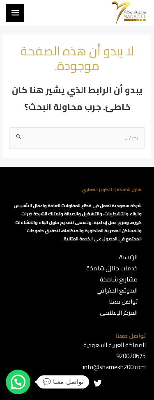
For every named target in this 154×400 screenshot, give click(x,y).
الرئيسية (128, 257)
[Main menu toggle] (15, 13)
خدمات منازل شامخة (112, 268)
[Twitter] (98, 383)
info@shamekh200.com (114, 367)
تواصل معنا (123, 301)
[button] (18, 382)
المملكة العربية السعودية (114, 344)
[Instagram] (77, 383)
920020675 (131, 355)
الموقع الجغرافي (117, 290)
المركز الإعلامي (119, 312)
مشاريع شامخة (119, 279)
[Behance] (57, 383)
